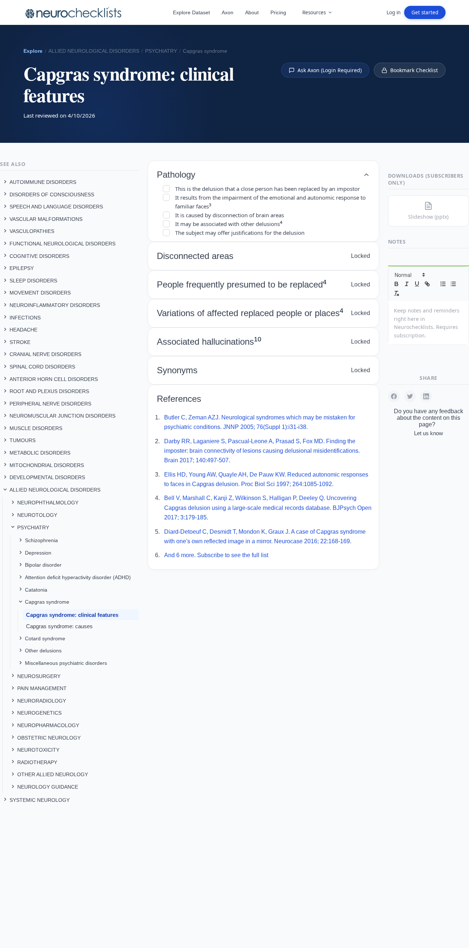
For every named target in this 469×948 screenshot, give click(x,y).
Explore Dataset (191, 12)
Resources (314, 12)
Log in (393, 12)
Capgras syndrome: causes (59, 626)
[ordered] (443, 283)
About (252, 12)
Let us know (428, 433)
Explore (33, 51)
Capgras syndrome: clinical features (72, 615)
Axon (227, 12)
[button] (409, 274)
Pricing (278, 12)
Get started (424, 12)
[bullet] (453, 283)
